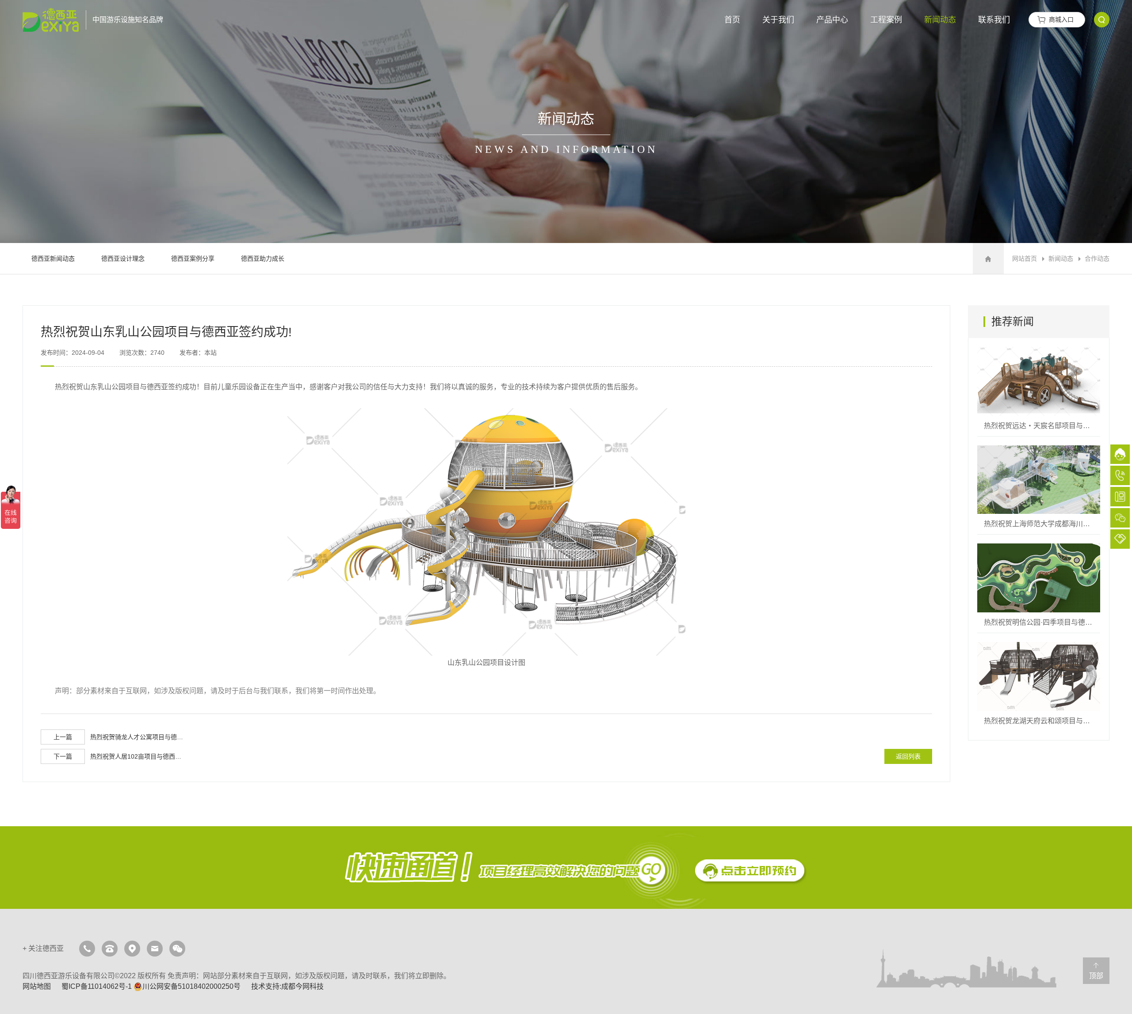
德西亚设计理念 (123, 258)
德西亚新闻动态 (53, 258)
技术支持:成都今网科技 (287, 986)
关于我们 (778, 19)
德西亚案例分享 (192, 258)
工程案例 (886, 19)
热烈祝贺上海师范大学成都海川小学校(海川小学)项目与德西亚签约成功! (1038, 490)
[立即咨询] (566, 867)
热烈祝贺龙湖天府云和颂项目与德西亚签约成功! (1038, 686)
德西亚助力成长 (262, 258)
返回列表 (908, 756)
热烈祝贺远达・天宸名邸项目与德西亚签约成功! (1038, 391)
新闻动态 (940, 19)
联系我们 (994, 19)
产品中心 (832, 19)
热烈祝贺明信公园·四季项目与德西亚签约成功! (1038, 588)
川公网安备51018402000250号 (191, 986)
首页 (732, 19)
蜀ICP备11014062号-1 (96, 986)
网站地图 (37, 986)
